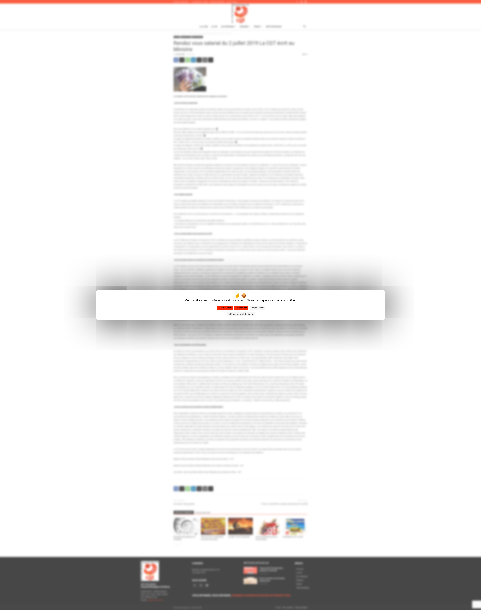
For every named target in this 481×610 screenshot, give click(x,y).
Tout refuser (241, 307)
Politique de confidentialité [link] (240, 314)
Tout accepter (225, 307)
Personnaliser (257, 307)
